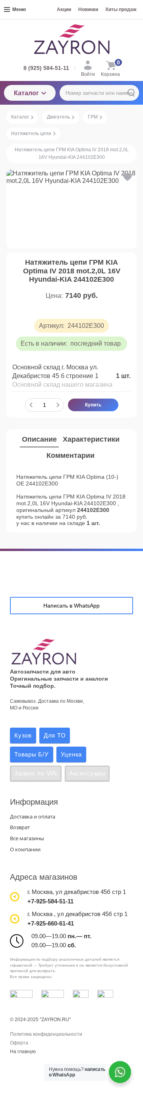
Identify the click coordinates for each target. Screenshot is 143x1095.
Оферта (19, 1043)
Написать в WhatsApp (71, 605)
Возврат (20, 827)
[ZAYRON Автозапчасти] (71, 39)
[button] (127, 176)
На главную (23, 1051)
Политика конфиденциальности (46, 1034)
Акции (64, 9)
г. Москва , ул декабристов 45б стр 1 (77, 914)
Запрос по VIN (35, 773)
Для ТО (55, 735)
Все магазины (27, 838)
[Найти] (131, 93)
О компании (25, 849)
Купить (93, 405)
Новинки (88, 9)
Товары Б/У (31, 754)
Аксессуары (87, 773)
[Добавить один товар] (58, 405)
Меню (19, 9)
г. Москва (39, 891)
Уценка (71, 754)
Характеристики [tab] (91, 439)
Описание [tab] (39, 439)
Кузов (23, 735)
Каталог (26, 93)
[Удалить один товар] (31, 405)
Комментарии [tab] (70, 455)
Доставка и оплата (32, 816)
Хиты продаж (121, 9)
